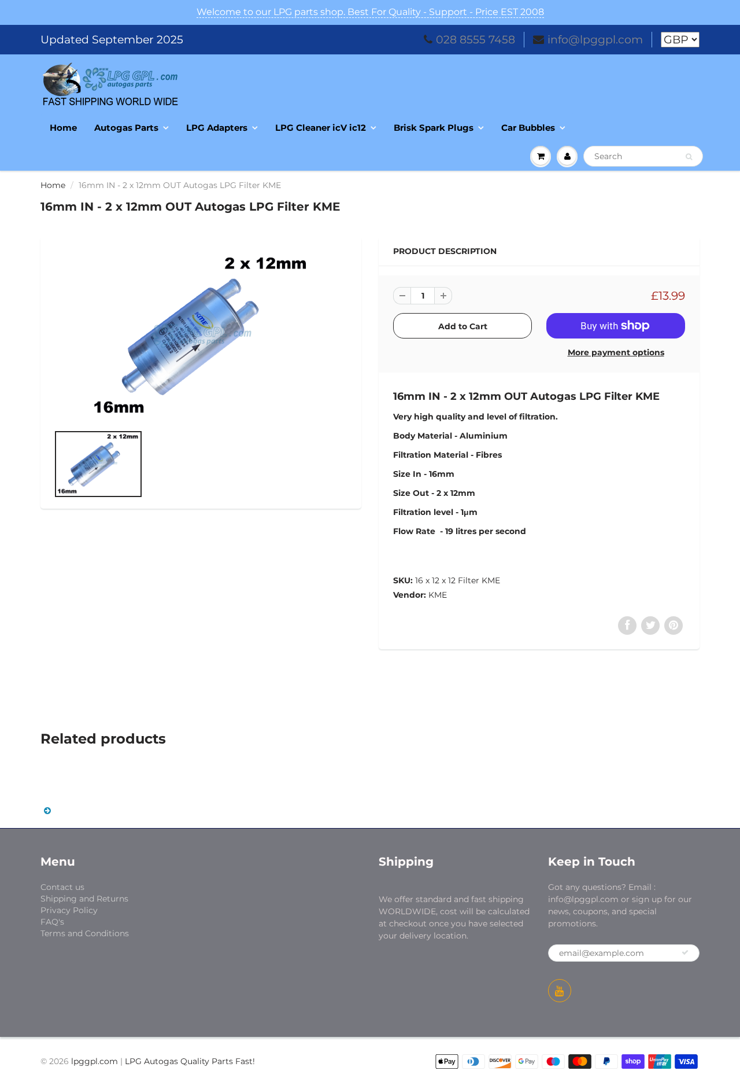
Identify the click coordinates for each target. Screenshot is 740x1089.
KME (437, 595)
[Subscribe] (685, 952)
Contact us (62, 887)
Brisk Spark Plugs (433, 127)
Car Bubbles (528, 127)
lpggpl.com (94, 1061)
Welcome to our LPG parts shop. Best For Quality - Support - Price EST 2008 (370, 11)
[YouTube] (559, 990)
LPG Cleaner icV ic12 (320, 127)
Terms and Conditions (84, 933)
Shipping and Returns (84, 898)
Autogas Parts (126, 127)
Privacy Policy (69, 910)
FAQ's (52, 922)
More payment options (616, 352)
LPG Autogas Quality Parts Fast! (190, 1061)
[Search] (689, 157)
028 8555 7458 (475, 39)
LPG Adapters (216, 127)
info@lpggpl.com (595, 39)
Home (63, 127)
